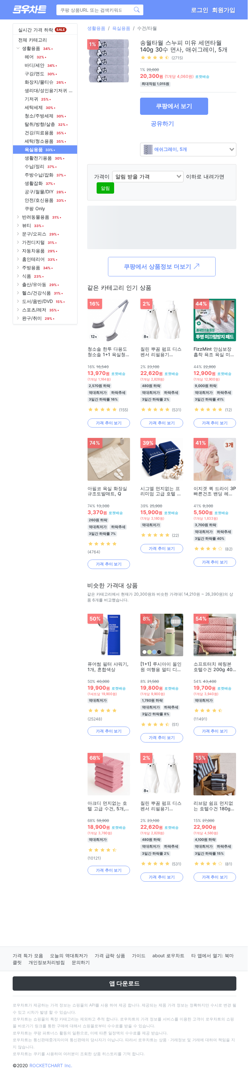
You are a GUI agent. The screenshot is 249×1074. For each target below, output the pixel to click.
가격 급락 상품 (110, 955)
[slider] (155, 57)
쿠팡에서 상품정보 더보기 (158, 266)
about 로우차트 (168, 955)
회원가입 (223, 9)
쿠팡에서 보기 (174, 106)
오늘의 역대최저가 (69, 955)
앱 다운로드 (124, 983)
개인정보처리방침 (47, 962)
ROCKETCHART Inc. (51, 1065)
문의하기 (81, 962)
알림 (105, 188)
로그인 (199, 9)
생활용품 (96, 28)
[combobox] (188, 149)
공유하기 (162, 123)
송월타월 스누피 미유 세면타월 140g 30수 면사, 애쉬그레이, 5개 (184, 46)
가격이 (102, 176)
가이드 (139, 955)
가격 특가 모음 (28, 955)
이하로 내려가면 (205, 176)
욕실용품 (121, 28)
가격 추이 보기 (109, 422)
